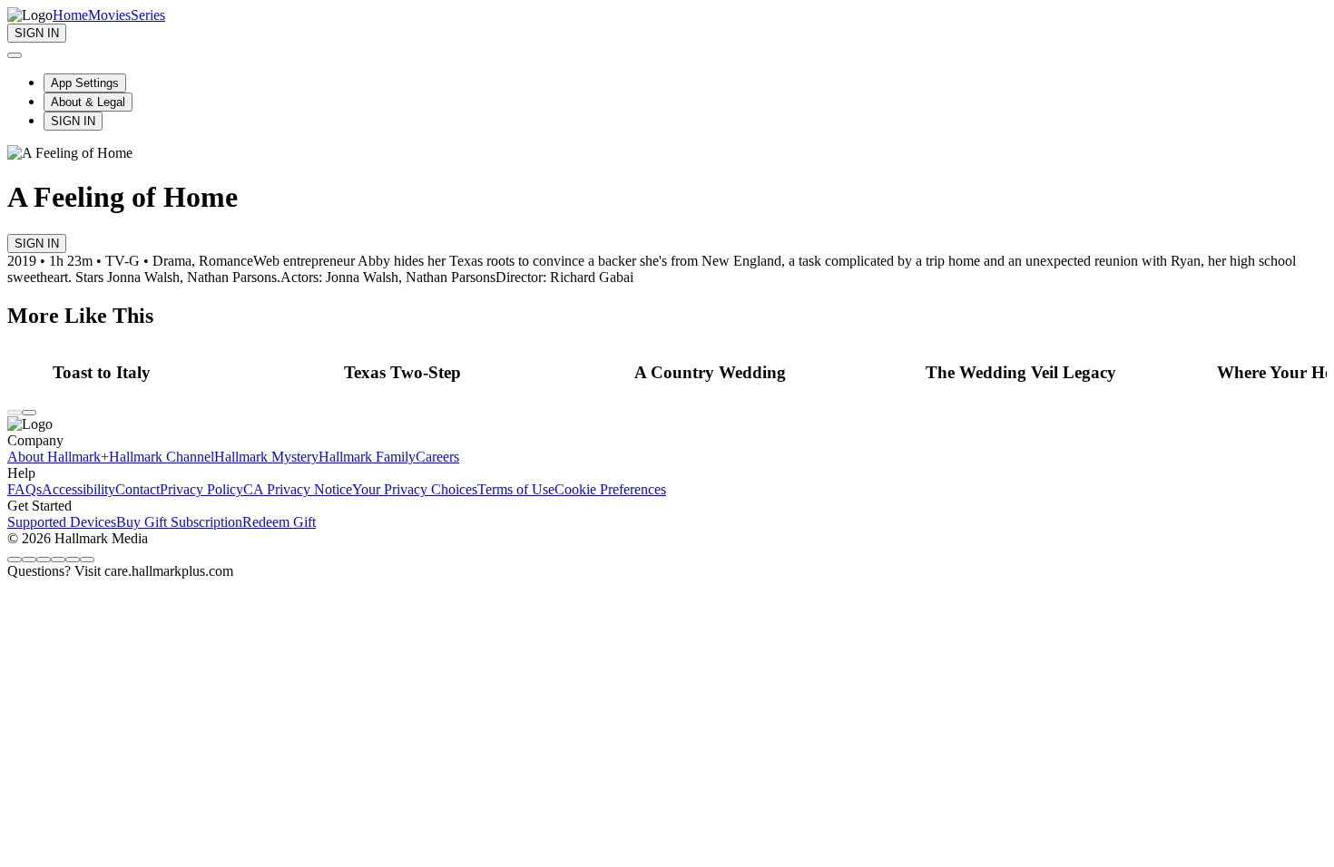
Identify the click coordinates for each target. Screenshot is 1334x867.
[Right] (29, 412)
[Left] (14, 412)
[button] (193, 373)
